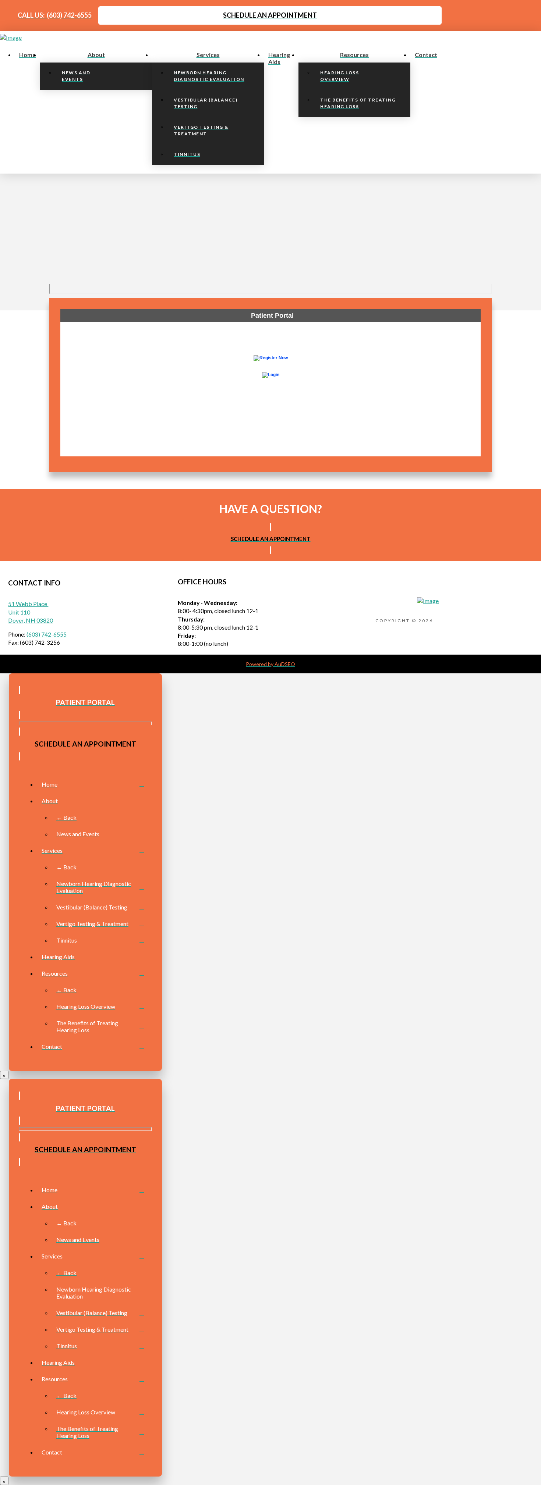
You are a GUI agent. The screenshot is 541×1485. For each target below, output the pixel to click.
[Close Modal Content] (4, 1075)
